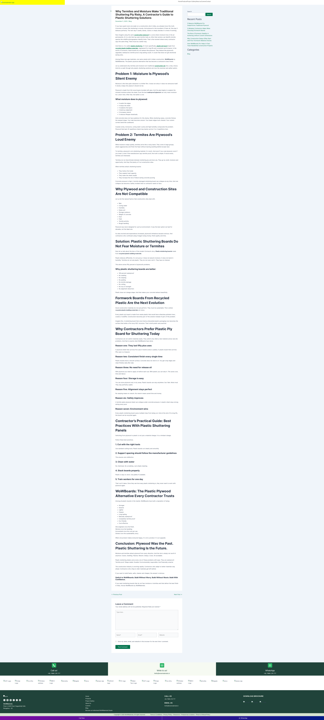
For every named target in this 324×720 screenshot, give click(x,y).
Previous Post (117, 594)
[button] (184, 1)
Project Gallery (191, 1)
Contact (208, 1)
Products (184, 1)
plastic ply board (162, 46)
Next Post (178, 594)
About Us (88, 703)
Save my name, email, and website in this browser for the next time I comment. (143, 641)
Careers (203, 1)
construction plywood (141, 35)
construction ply (160, 66)
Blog (130, 21)
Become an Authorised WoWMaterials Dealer (99, 710)
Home (180, 1)
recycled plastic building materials (126, 48)
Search (189, 11)
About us (198, 1)
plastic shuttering (136, 46)
